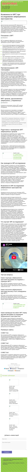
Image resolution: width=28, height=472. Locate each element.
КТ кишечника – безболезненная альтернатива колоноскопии (18, 156)
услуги (17, 463)
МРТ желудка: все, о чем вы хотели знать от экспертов (13, 415)
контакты (5, 464)
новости (5, 463)
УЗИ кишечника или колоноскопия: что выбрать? (19, 306)
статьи (22, 463)
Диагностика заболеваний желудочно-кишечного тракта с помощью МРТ (13, 389)
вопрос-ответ (11, 463)
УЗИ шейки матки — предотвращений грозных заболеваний (13, 402)
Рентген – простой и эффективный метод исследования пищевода (13, 428)
